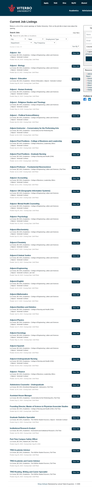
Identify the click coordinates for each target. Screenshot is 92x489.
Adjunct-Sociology (18, 333)
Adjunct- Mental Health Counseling (24, 204)
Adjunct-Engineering (19, 268)
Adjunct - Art (15, 53)
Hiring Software (43, 484)
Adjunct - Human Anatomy (21, 89)
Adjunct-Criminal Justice (20, 255)
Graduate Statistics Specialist (22, 417)
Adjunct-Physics (17, 320)
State (30, 39)
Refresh (86, 484)
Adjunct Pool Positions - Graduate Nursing (28, 154)
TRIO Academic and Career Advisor (25, 461)
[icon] (25, 39)
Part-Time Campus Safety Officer (24, 439)
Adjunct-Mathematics (19, 294)
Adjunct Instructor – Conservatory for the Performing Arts (34, 128)
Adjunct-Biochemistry (19, 230)
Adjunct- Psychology (19, 217)
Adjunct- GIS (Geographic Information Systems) (30, 191)
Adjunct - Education (18, 78)
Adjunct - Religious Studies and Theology (27, 102)
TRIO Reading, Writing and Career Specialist (28, 472)
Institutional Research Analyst (22, 428)
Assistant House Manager (21, 396)
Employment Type (52, 39)
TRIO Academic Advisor (20, 450)
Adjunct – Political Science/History (24, 115)
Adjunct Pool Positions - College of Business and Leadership (36, 141)
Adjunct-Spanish (17, 346)
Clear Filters (76, 32)
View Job (76, 53)
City (12, 39)
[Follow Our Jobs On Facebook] (84, 99)
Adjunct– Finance (17, 372)
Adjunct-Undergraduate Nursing (23, 359)
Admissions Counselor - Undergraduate (27, 385)
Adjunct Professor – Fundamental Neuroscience (30, 167)
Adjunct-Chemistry (18, 242)
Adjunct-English (17, 281)
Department (15, 43)
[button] (18, 39)
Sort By (75, 46)
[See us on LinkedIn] (89, 99)
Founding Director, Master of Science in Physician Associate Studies (39, 406)
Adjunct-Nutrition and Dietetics (23, 307)
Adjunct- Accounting (18, 178)
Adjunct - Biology (17, 66)
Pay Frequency (39, 43)
